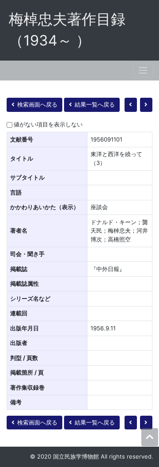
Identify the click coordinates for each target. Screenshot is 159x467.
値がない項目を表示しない (48, 124)
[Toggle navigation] (143, 70)
